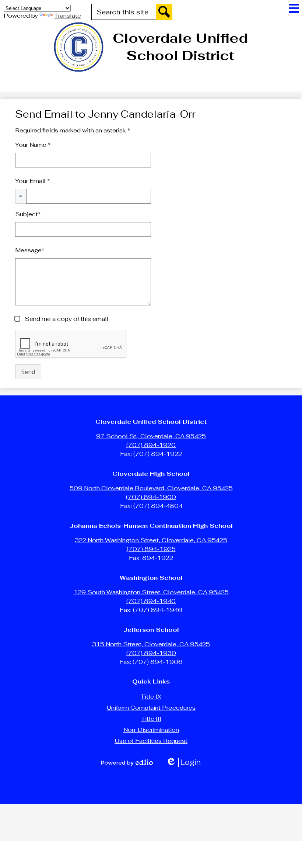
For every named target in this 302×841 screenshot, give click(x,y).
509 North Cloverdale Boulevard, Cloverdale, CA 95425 (151, 488)
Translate (67, 16)
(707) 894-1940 (151, 601)
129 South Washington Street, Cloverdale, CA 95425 (151, 592)
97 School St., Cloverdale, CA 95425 (151, 436)
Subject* (28, 214)
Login (183, 762)
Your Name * (32, 145)
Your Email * (32, 181)
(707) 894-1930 (151, 653)
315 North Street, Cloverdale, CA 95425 (151, 644)
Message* (29, 250)
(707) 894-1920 (151, 445)
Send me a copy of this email (65, 319)
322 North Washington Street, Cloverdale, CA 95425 (151, 540)
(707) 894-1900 (151, 497)
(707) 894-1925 (151, 549)
